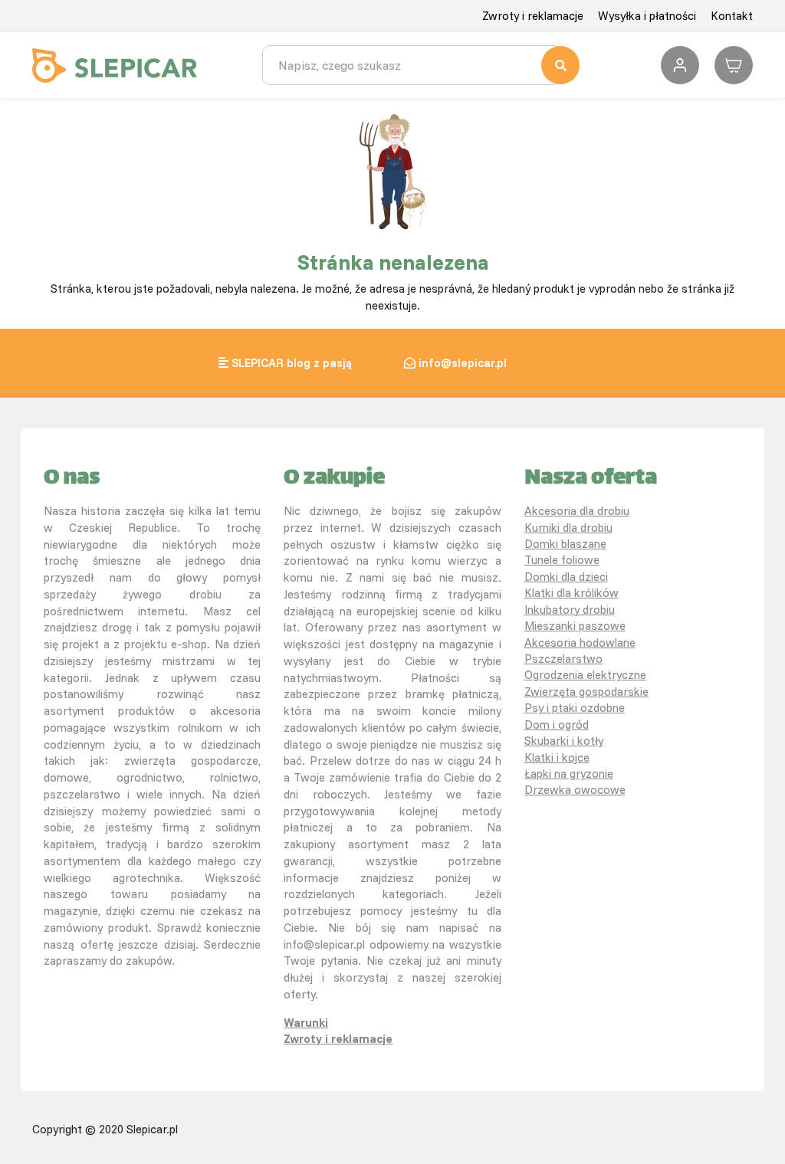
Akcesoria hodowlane (580, 642)
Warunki (306, 1022)
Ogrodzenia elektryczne (585, 674)
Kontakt (732, 15)
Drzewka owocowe (575, 789)
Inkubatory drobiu (569, 609)
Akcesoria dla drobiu (576, 510)
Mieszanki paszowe (575, 625)
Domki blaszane (565, 543)
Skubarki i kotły (563, 740)
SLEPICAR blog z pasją (292, 363)
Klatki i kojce (557, 757)
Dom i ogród (556, 724)
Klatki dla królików (571, 592)
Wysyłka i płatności (647, 15)
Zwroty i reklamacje (532, 15)
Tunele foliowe (561, 559)
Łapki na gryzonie (568, 773)
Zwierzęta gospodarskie (586, 691)
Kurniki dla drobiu (568, 527)
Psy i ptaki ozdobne (574, 707)
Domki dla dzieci (566, 576)
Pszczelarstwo (563, 658)
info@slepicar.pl (463, 363)
